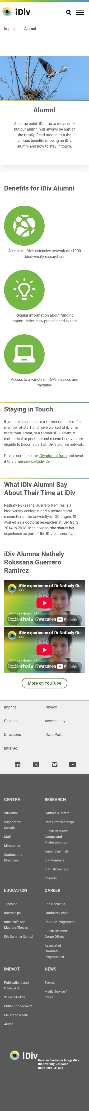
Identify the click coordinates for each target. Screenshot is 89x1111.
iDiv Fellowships (56, 869)
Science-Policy (14, 997)
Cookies (10, 721)
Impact (10, 28)
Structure (11, 813)
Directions (12, 734)
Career (52, 890)
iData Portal (55, 734)
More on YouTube (44, 683)
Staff (7, 837)
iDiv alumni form (53, 456)
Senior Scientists (57, 851)
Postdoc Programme (60, 922)
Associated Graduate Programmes (54, 951)
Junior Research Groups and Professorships (57, 836)
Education (15, 890)
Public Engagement (18, 1006)
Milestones (12, 846)
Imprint (10, 707)
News (50, 969)
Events (50, 982)
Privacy (51, 707)
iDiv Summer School (18, 936)
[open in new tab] (16, 765)
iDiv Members (54, 860)
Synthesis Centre (57, 813)
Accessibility (55, 721)
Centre (12, 799)
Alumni (9, 1024)
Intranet (10, 748)
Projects (51, 878)
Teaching (10, 904)
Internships (12, 913)
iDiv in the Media (16, 1015)
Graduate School (57, 913)
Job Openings (55, 904)
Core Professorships (60, 822)
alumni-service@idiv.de (30, 461)
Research (55, 799)
